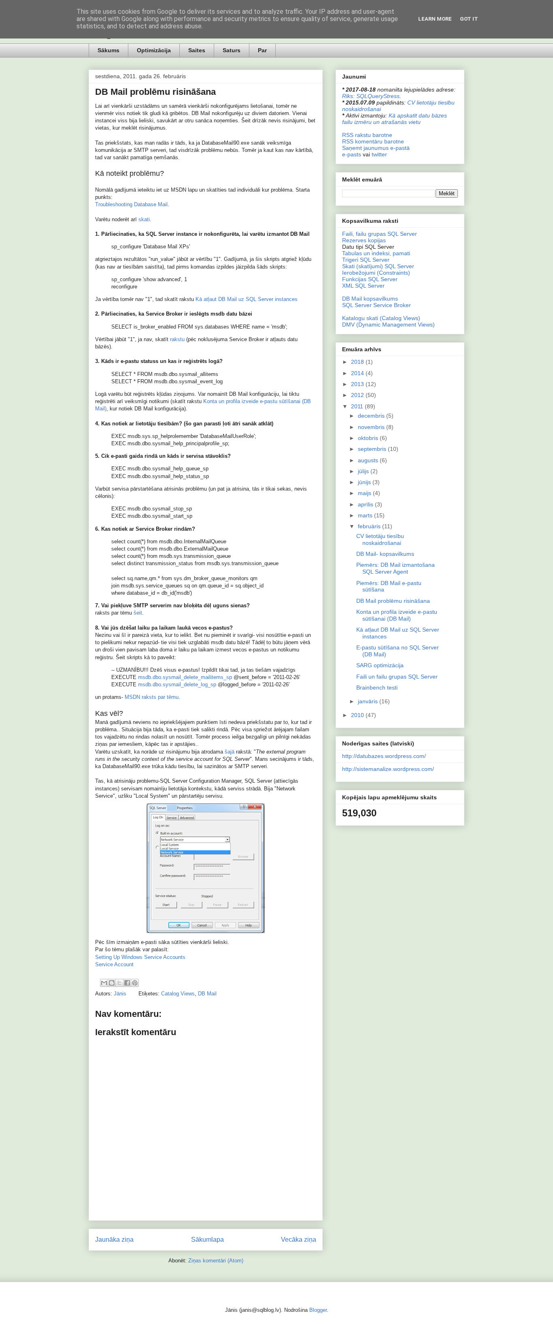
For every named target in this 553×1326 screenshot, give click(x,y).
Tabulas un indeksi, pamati (376, 253)
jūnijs (365, 482)
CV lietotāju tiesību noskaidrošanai (380, 539)
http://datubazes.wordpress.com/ (384, 756)
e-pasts (351, 154)
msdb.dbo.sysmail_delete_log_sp (177, 684)
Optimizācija (154, 50)
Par (262, 50)
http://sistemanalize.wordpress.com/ (388, 769)
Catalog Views (178, 994)
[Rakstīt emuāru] (112, 983)
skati (144, 219)
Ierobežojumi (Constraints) (376, 272)
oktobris (369, 438)
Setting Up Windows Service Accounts (140, 957)
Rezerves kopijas (364, 240)
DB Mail (207, 994)
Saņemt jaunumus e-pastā (376, 148)
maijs (365, 493)
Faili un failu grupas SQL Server (397, 676)
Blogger (318, 1310)
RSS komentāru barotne (373, 141)
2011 (358, 406)
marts (366, 515)
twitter (379, 154)
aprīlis (366, 504)
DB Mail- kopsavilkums (385, 554)
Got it (469, 19)
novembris (372, 427)
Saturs (231, 50)
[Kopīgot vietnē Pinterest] (135, 983)
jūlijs (364, 471)
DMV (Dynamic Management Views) (388, 324)
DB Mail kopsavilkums (370, 298)
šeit (138, 613)
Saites (196, 50)
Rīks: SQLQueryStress (371, 96)
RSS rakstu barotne (367, 135)
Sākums (108, 50)
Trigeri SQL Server (365, 259)
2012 (358, 395)
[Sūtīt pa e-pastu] (104, 983)
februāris (370, 526)
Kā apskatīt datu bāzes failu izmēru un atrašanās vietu (394, 118)
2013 (358, 384)
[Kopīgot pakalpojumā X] (119, 983)
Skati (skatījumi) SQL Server (378, 266)
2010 (358, 715)
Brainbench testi (377, 687)
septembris (373, 449)
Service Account (114, 964)
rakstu (177, 339)
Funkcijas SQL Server (370, 279)
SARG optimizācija (380, 665)
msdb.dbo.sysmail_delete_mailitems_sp (185, 677)
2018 (358, 362)
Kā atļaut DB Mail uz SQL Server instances (247, 299)
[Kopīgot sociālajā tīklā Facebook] (127, 983)
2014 (358, 373)
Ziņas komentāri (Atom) (215, 1261)
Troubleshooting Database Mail (131, 204)
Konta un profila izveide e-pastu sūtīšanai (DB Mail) (396, 615)
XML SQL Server (363, 285)
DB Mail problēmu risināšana (393, 601)
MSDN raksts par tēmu (152, 697)
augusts (369, 460)
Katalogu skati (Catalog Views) (381, 318)
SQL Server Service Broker (376, 305)
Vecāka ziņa (298, 1239)
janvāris (368, 701)
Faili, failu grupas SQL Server (379, 234)
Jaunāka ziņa (114, 1239)
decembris (372, 415)
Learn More (435, 19)
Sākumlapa (207, 1239)
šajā (229, 752)
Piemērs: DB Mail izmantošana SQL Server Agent (395, 568)
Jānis (121, 994)
